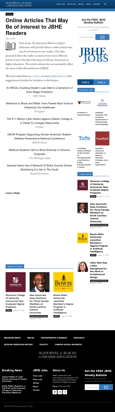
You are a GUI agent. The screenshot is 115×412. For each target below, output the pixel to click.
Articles (9, 14)
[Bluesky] (55, 392)
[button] (105, 4)
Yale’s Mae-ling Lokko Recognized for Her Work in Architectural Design (98, 270)
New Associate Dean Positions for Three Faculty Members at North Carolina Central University (39, 304)
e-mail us (36, 76)
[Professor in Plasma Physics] (84, 103)
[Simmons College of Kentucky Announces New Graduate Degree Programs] (16, 282)
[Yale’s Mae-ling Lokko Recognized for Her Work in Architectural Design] (82, 266)
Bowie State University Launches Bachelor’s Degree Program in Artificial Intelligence (63, 304)
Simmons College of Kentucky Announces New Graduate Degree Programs (15, 301)
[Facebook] (65, 392)
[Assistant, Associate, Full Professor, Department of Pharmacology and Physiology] (102, 103)
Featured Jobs (86, 90)
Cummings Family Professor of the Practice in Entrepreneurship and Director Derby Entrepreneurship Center (84, 157)
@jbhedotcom (58, 76)
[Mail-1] (60, 392)
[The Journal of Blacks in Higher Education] (19, 4)
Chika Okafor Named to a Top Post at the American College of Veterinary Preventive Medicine (14, 389)
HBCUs (8, 310)
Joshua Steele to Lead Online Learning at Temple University (14, 378)
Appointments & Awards (38, 316)
